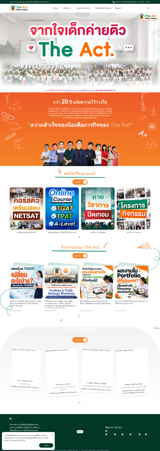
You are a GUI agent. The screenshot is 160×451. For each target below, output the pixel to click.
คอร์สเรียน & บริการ (83, 8)
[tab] (79, 91)
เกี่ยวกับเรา (67, 8)
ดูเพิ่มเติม (78, 182)
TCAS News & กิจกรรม (103, 8)
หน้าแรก (56, 8)
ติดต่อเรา (118, 8)
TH (148, 8)
